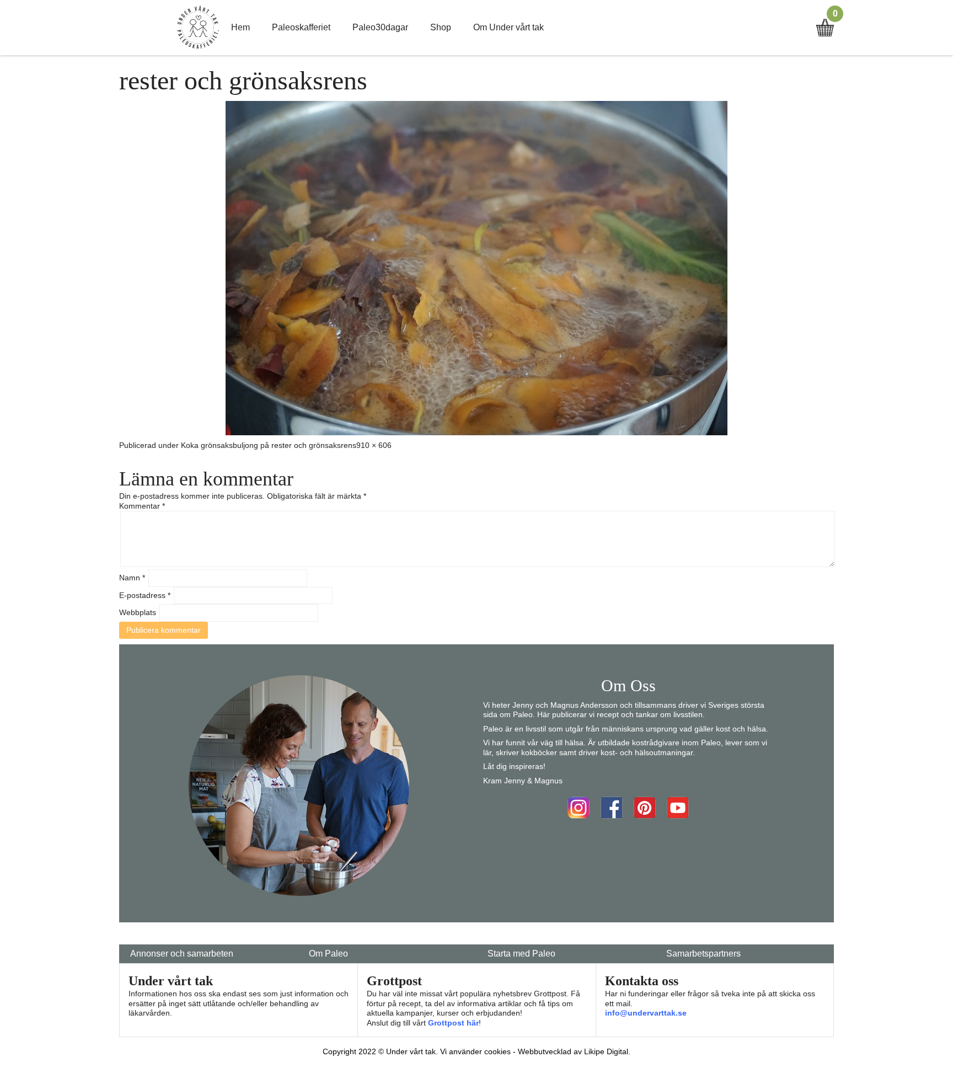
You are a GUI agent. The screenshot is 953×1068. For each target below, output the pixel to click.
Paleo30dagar (380, 27)
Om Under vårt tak (508, 27)
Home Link (198, 28)
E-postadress (144, 595)
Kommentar (142, 505)
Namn (132, 577)
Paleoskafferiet (301, 27)
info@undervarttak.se (646, 1012)
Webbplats (137, 612)
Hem (240, 27)
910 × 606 (374, 445)
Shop (440, 27)
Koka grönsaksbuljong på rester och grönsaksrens (268, 445)
